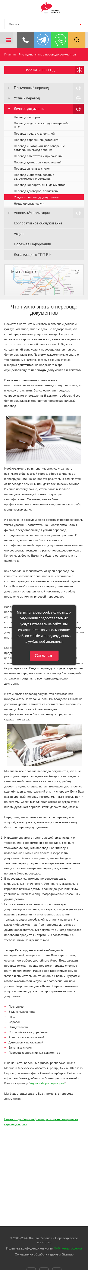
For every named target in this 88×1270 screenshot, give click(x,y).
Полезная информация (32, 244)
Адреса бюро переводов (47, 1083)
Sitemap (67, 1254)
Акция (18, 234)
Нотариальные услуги (29, 203)
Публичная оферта (68, 1248)
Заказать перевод (39, 70)
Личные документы (29, 109)
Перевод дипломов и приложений (38, 162)
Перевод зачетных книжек (32, 168)
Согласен (44, 655)
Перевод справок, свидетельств (36, 139)
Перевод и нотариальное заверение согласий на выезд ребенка (39, 147)
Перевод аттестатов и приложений (38, 156)
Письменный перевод (31, 88)
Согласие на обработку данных (38, 1254)
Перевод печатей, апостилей (34, 133)
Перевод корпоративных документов (39, 184)
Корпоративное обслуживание (38, 223)
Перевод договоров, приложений (37, 191)
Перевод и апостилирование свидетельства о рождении (34, 176)
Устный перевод (27, 98)
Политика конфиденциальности (29, 1248)
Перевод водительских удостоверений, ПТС (41, 125)
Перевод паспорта (27, 117)
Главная (10, 54)
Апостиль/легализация (32, 213)
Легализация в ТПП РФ (32, 254)
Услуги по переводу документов (36, 197)
